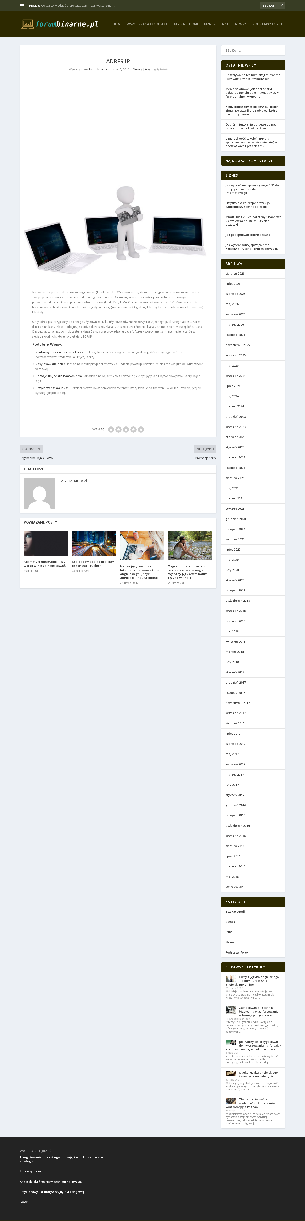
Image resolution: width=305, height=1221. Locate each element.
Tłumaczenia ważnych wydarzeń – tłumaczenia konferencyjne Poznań (250, 1103)
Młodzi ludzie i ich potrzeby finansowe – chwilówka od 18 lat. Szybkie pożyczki (253, 220)
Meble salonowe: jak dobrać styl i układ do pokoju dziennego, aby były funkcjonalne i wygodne (252, 92)
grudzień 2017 (236, 682)
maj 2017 (232, 754)
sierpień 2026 (235, 273)
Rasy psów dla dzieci (50, 364)
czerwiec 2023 (235, 437)
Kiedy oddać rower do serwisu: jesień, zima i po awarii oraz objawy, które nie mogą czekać (252, 110)
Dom (117, 24)
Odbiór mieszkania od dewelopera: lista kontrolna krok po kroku (251, 126)
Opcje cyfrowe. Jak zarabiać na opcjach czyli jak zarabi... (78, 5)
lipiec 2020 (233, 549)
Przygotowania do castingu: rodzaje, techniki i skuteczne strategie (61, 1159)
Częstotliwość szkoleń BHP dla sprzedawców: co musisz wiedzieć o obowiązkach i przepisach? (251, 142)
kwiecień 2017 (235, 764)
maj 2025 (232, 365)
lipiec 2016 (233, 856)
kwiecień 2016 (235, 887)
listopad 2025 (235, 335)
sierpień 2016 (235, 846)
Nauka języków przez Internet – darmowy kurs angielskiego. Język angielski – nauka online (139, 572)
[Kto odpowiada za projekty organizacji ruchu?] (94, 543)
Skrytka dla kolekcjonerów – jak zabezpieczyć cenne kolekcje (248, 205)
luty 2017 (232, 785)
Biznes (209, 24)
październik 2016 (238, 826)
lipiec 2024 (233, 386)
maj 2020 (232, 560)
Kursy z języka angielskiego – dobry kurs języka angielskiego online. (252, 980)
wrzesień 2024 (236, 376)
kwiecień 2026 (235, 314)
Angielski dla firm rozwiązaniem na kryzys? (51, 1182)
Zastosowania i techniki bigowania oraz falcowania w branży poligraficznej (259, 1011)
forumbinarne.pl (99, 69)
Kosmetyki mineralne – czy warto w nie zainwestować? (45, 563)
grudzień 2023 (236, 417)
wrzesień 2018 (236, 611)
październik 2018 (238, 600)
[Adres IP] (118, 182)
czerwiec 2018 (235, 621)
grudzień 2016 (236, 805)
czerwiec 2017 (235, 744)
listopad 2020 (235, 529)
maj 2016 (232, 877)
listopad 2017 (235, 693)
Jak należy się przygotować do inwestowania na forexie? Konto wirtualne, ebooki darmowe (253, 1045)
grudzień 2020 (236, 519)
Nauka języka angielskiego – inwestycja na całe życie (259, 1074)
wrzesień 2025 (236, 355)
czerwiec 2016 (235, 866)
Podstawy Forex (267, 24)
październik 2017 (238, 703)
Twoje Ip (38, 297)
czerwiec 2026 (235, 294)
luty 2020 (232, 570)
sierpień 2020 (235, 539)
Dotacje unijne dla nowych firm (58, 376)
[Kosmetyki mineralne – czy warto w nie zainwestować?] (46, 543)
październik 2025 (238, 345)
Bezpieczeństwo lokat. (52, 388)
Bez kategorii (186, 24)
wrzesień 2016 (236, 836)
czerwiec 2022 (235, 457)
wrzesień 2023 (236, 427)
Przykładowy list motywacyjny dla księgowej (52, 1192)
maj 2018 (232, 631)
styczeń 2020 (235, 580)
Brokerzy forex (30, 1171)
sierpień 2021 (235, 478)
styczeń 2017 (235, 795)
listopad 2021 (235, 468)
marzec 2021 (235, 498)
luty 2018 (232, 662)
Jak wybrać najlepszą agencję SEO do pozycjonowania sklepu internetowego (252, 189)
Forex (24, 1202)
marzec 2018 (235, 652)
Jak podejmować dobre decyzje (248, 235)
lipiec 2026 (233, 284)
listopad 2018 (235, 590)
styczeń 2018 (235, 672)
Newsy (240, 24)
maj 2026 (232, 304)
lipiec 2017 (233, 734)
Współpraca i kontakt (147, 24)
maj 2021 (232, 488)
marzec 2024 (235, 406)
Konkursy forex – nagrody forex (59, 352)
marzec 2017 (235, 774)
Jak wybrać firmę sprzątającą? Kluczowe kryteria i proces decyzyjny (252, 247)
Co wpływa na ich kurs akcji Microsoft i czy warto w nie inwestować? (253, 77)
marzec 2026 (235, 325)
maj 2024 (232, 396)
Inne (225, 24)
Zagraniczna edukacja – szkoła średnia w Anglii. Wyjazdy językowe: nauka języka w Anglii (188, 572)
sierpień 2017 (235, 723)
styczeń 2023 (235, 447)
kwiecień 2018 (235, 641)
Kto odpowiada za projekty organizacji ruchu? (93, 563)
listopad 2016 (235, 815)
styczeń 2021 (235, 508)
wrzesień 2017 (236, 713)
